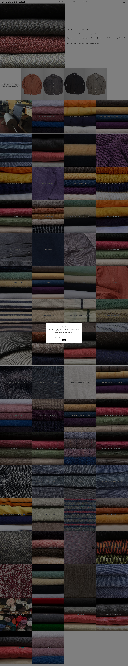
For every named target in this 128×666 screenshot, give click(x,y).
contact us (61, 332)
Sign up (64, 340)
